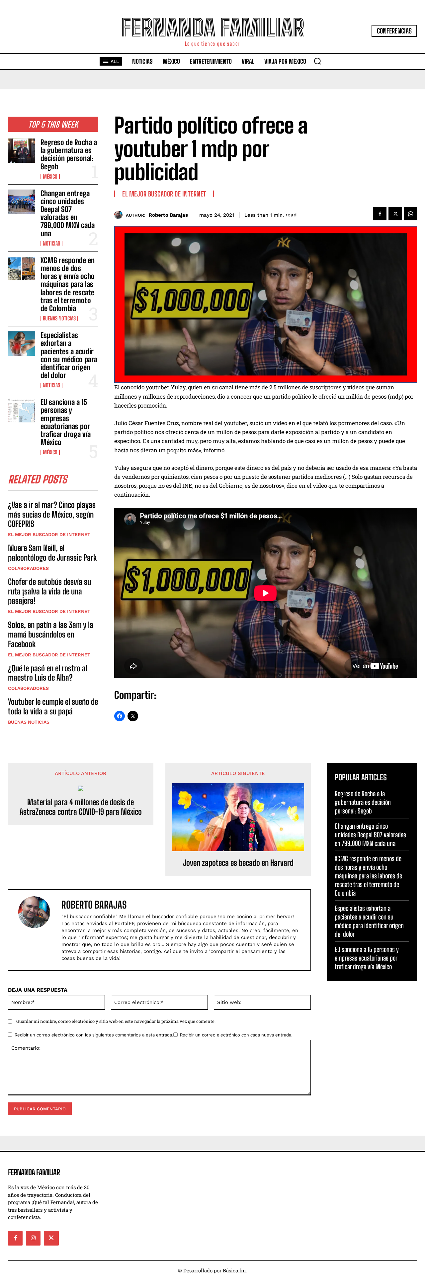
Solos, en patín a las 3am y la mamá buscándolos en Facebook (50, 634)
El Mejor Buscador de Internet (49, 534)
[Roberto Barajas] (120, 215)
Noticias (51, 243)
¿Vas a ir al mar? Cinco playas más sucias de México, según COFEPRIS (52, 514)
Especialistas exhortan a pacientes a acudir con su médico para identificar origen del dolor (69, 355)
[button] (317, 61)
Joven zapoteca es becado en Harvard (238, 862)
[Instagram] (33, 1238)
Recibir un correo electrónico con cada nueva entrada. (236, 1034)
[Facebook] (379, 213)
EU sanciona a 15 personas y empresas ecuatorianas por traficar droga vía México (66, 422)
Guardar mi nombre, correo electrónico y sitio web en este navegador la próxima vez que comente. (115, 1021)
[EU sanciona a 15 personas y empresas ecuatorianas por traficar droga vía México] (21, 410)
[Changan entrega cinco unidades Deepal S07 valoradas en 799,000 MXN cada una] (21, 202)
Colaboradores (28, 568)
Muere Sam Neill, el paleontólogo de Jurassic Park (52, 552)
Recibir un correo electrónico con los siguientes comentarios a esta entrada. (94, 1034)
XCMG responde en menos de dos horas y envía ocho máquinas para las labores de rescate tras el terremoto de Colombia (68, 284)
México (50, 176)
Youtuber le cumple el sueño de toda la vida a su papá (53, 706)
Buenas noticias (59, 318)
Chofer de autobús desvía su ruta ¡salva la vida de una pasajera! (49, 591)
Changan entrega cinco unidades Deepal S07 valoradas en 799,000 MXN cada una (68, 213)
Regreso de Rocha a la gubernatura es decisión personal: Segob (69, 154)
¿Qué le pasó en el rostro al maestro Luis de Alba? (47, 673)
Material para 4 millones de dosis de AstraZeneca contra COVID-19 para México (81, 807)
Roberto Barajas (168, 215)
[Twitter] (395, 213)
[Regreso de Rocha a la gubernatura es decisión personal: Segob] (21, 151)
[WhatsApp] (410, 213)
